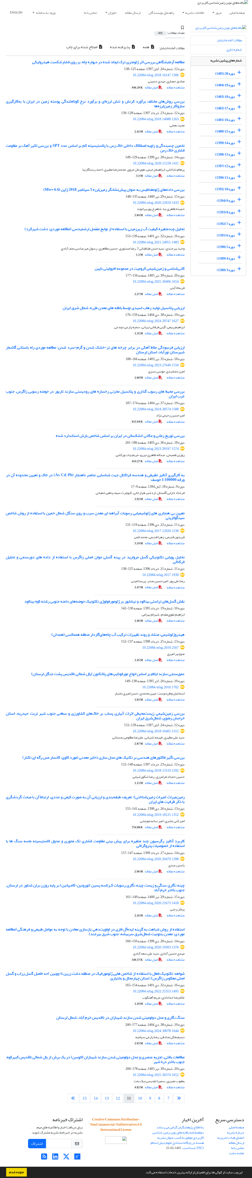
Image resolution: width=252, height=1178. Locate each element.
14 (96, 1098)
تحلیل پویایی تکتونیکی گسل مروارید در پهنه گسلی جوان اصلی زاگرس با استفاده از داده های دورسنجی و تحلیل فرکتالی (95, 559)
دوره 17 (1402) (225, 108)
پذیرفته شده (120, 47)
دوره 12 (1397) (225, 166)
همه (146, 47)
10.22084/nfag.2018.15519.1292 (156, 770)
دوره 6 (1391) (226, 235)
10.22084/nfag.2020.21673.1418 (156, 903)
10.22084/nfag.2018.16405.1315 (156, 731)
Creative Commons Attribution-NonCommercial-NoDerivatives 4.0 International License (116, 1124)
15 (85, 1098)
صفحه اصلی (237, 12)
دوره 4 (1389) (226, 258)
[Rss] (44, 1158)
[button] (143, 1173)
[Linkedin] (55, 1158)
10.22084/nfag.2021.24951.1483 (156, 242)
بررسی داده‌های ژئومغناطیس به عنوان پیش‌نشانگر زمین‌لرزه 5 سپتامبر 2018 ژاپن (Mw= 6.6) (114, 189)
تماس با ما (90, 12)
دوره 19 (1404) (225, 85)
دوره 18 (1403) (225, 96)
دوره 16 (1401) (225, 120)
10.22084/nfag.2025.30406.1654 (156, 281)
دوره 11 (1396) (225, 177)
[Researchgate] (77, 1158)
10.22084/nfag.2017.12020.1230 (156, 531)
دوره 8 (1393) (226, 212)
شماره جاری (234, 49)
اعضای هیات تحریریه (230, 1137)
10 (140, 1098)
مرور (218, 12)
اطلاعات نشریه (194, 12)
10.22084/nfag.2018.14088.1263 (156, 119)
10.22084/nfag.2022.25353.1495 (156, 991)
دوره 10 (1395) (225, 189)
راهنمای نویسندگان (161, 12)
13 (107, 1098)
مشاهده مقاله (176, 87)
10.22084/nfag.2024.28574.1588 (156, 409)
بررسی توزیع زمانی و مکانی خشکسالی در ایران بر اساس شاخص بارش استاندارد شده (120, 435)
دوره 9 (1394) (226, 200)
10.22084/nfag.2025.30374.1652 (156, 1075)
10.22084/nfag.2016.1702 (160, 687)
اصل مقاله (145, 87)
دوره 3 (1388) (226, 270)
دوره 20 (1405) (225, 73)
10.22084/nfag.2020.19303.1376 (156, 947)
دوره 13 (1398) (225, 154)
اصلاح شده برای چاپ (82, 47)
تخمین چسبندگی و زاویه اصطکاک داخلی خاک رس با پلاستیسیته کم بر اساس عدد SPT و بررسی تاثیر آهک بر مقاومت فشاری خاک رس (95, 148)
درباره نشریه (235, 1132)
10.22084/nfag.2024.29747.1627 (156, 321)
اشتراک (37, 1143)
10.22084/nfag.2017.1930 (160, 575)
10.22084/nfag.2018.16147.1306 (156, 75)
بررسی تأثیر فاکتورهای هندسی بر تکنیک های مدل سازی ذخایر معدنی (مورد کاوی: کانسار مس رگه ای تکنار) (103, 757)
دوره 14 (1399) (225, 143)
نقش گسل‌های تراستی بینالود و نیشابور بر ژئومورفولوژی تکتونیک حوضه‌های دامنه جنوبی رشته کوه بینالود (104, 601)
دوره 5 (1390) (226, 247)
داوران (112, 12)
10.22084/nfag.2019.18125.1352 (156, 814)
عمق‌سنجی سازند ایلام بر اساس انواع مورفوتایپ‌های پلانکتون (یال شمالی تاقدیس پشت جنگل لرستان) (108, 673)
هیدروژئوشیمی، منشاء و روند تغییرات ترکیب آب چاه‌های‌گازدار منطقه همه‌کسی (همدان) (118, 634)
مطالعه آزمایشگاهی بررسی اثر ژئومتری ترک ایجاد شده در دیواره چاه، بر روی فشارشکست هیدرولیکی (108, 62)
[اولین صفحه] (179, 1098)
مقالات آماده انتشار (229, 40)
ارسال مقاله (133, 12)
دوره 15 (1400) (225, 131)
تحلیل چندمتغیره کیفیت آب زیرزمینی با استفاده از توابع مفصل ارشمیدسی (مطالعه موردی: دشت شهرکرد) (105, 229)
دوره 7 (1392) (226, 224)
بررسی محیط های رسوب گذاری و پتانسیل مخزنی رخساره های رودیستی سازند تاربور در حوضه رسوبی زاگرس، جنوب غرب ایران (95, 394)
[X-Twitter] (66, 1158)
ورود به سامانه (45, 12)
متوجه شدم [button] (16, 1172)
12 (118, 1098)
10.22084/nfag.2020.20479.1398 (156, 859)
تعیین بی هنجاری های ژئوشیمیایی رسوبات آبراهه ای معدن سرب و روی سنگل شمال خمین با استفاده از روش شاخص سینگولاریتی (95, 515)
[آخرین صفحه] (73, 1098)
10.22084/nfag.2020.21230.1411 (156, 163)
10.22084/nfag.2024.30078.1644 (156, 1031)
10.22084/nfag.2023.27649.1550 (156, 365)
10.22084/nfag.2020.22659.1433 (156, 202)
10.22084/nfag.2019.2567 (160, 647)
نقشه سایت (236, 1153)
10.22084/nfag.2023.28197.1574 (156, 448)
